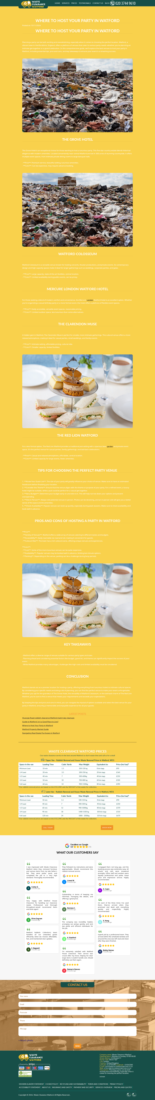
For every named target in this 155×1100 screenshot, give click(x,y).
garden (110, 446)
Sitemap (102, 1077)
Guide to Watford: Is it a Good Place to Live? (40, 721)
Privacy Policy (116, 1084)
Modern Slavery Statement (31, 1084)
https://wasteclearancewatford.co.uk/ (117, 1068)
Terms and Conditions (98, 1084)
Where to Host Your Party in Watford (37, 725)
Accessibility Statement (29, 1087)
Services (65, 3)
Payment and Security (84, 1087)
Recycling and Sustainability (73, 1084)
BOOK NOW (107, 827)
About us (46, 1087)
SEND (77, 1046)
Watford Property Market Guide (35, 729)
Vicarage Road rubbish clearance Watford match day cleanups (48, 718)
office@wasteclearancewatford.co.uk (119, 1066)
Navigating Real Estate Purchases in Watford (41, 733)
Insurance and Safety (62, 1087)
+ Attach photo (25, 1040)
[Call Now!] (123, 3)
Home (57, 3)
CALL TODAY (48, 827)
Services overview (103, 1087)
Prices (74, 3)
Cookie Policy (51, 1084)
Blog (107, 3)
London (90, 300)
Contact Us (98, 3)
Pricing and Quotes (123, 1087)
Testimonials (85, 3)
